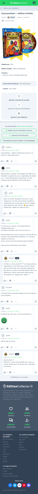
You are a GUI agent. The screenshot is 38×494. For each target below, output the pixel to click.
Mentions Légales (8, 473)
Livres (4, 449)
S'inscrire (21, 447)
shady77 (12, 17)
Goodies (5, 456)
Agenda (21, 442)
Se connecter (22, 449)
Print (4, 451)
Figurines (5, 441)
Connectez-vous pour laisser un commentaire (19, 140)
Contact (5, 471)
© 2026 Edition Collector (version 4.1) (14, 490)
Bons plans (22, 439)
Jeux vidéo (12, 88)
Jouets (5, 459)
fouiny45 (9, 287)
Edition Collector (7, 468)
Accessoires (6, 454)
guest (11, 193)
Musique (5, 461)
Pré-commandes (23, 437)
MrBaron (9, 147)
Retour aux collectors (11, 8)
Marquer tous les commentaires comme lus (19, 130)
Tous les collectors (8, 439)
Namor (8, 168)
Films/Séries (6, 446)
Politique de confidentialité (10, 476)
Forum (21, 444)
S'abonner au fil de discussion (18, 135)
